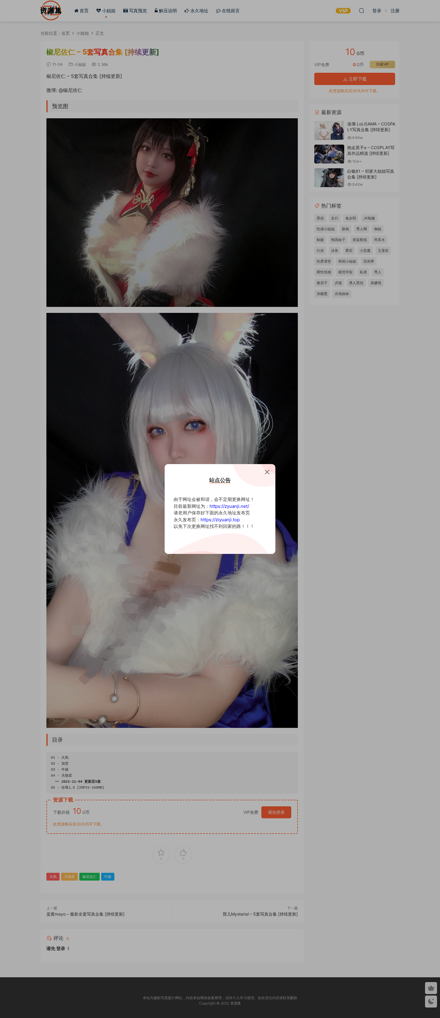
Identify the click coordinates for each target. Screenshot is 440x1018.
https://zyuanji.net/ (229, 506)
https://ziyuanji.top (220, 519)
